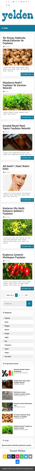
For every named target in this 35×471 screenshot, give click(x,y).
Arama (10, 282)
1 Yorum (6, 91)
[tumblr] (28, 1)
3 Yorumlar (7, 132)
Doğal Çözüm (17, 195)
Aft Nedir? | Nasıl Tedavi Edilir (16, 167)
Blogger (7, 326)
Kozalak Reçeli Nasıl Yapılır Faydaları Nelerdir (17, 127)
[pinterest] (23, 1)
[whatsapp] (18, 1)
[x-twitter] (11, 1)
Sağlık (27, 67)
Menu (5, 28)
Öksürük (22, 154)
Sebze (9, 69)
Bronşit (23, 153)
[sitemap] (17, 462)
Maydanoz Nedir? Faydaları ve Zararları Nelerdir (14, 85)
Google (16, 112)
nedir (26, 112)
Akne (10, 238)
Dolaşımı (28, 282)
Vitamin (15, 285)
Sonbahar (5, 285)
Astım (10, 153)
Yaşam (17, 69)
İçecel (15, 283)
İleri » (26, 295)
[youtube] (13, 1)
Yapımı (23, 241)
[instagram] (16, 1)
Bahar (13, 238)
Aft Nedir (18, 193)
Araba (6, 322)
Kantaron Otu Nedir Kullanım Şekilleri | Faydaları (13, 211)
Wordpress (8, 345)
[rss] (6, 1)
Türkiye (13, 69)
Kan (19, 283)
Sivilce (19, 241)
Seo (6, 341)
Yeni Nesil (8, 356)
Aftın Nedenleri (26, 193)
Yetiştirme (10, 71)
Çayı (29, 238)
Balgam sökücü (16, 153)
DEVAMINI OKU (27, 74)
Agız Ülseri (6, 195)
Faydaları (22, 67)
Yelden (7, 353)
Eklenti (7, 330)
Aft (9, 193)
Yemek (25, 69)
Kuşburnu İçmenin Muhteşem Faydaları (14, 256)
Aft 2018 (13, 193)
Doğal (13, 67)
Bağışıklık (15, 282)
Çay (26, 238)
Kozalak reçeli (15, 154)
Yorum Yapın (7, 46)
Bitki (10, 67)
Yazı (21, 69)
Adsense (7, 318)
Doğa (8, 239)
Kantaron (5, 241)
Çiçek (4, 239)
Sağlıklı (27, 283)
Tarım (10, 285)
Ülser (8, 196)
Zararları (13, 114)
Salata (5, 69)
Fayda (17, 67)
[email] (9, 5)
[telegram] (21, 1)
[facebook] (8, 1)
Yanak (12, 196)
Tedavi (5, 196)
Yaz (19, 285)
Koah (9, 154)
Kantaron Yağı (13, 241)
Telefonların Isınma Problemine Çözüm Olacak (22, 393)
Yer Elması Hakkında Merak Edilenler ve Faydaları (14, 40)
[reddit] (6, 5)
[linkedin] (26, 1)
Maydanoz (21, 112)
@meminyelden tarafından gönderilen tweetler (16, 445)
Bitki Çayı (21, 238)
